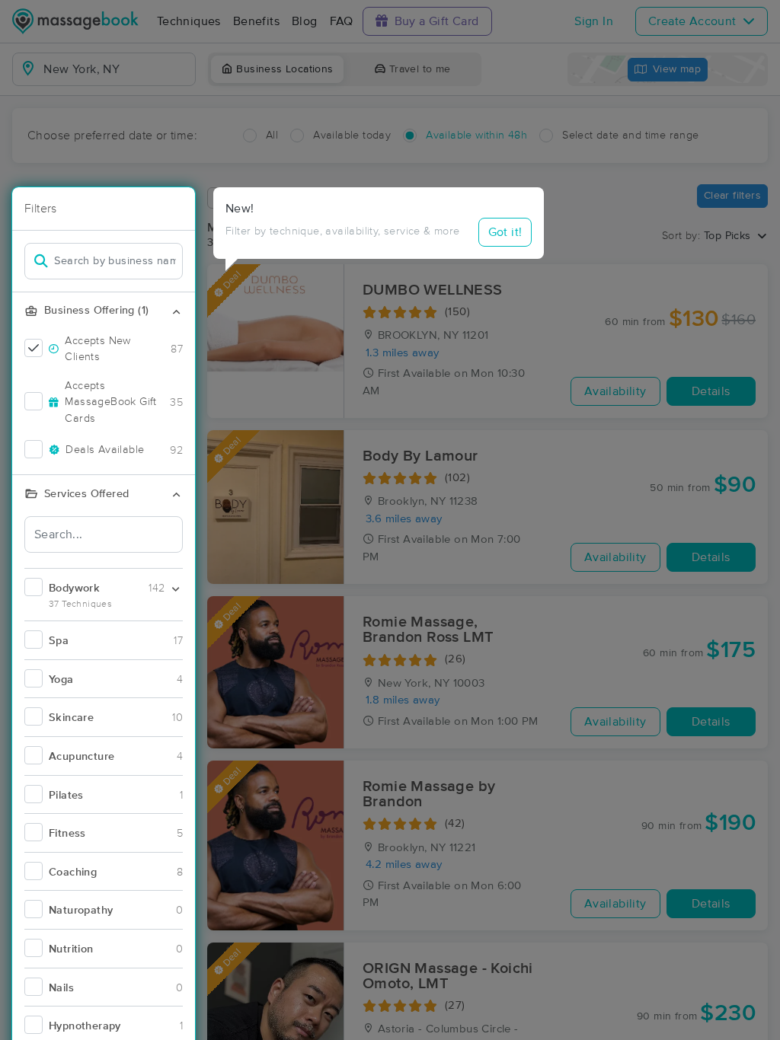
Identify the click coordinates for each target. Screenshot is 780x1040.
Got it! (505, 232)
